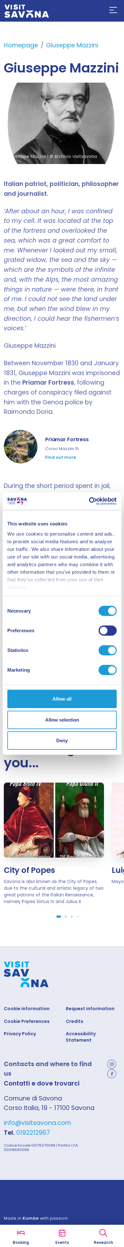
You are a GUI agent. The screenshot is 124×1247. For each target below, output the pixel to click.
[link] (62, 449)
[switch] (108, 631)
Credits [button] (74, 1021)
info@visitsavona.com (37, 1123)
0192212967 (33, 1132)
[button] (113, 10)
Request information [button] (90, 1009)
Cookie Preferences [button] (27, 1021)
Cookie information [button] (27, 1009)
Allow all (62, 699)
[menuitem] (113, 10)
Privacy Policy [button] (20, 1034)
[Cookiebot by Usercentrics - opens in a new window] (89, 501)
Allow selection (62, 719)
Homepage (21, 45)
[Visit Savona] (26, 11)
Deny (62, 740)
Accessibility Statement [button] (81, 1037)
